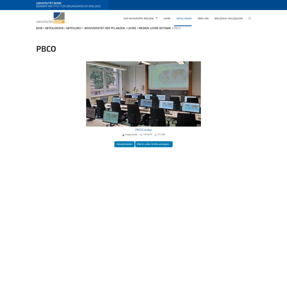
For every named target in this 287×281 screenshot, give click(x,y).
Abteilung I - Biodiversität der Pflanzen (95, 28)
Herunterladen (124, 144)
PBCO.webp (143, 130)
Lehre (167, 18)
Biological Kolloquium (229, 18)
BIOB (39, 28)
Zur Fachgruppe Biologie (138, 18)
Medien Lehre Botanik (155, 28)
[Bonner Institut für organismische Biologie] (50, 18)
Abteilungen (184, 18)
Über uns (203, 18)
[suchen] (248, 20)
